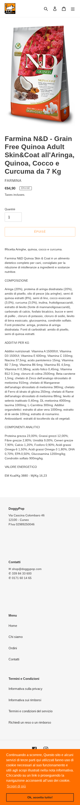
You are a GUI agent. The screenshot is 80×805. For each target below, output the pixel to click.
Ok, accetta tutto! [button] (40, 797)
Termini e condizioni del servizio (30, 711)
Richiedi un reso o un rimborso (30, 722)
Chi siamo (16, 637)
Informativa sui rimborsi (25, 700)
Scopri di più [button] (16, 786)
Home (13, 625)
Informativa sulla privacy (25, 688)
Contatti (14, 659)
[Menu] (72, 8)
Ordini (13, 648)
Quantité (10, 209)
